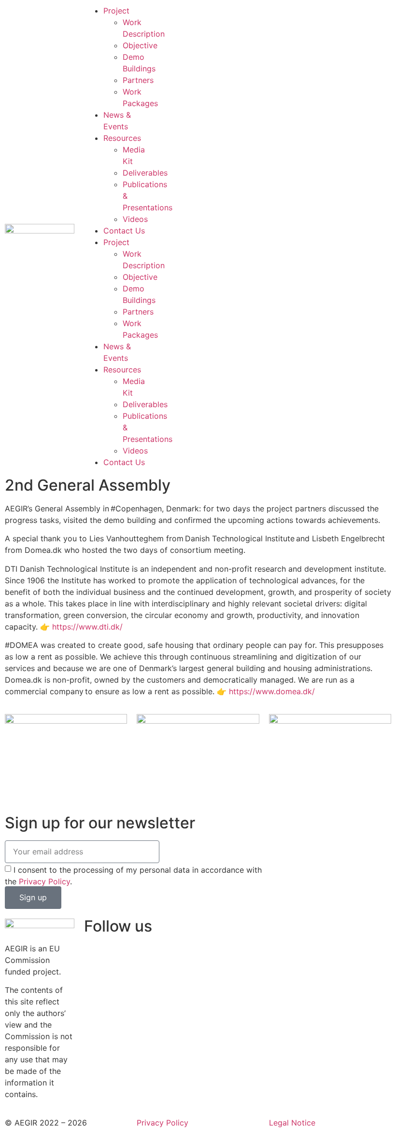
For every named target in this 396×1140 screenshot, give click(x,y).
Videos (135, 219)
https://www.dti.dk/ (87, 627)
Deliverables (145, 173)
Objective (140, 45)
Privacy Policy (44, 881)
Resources (122, 138)
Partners (138, 80)
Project (116, 10)
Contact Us (124, 230)
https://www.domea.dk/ (272, 691)
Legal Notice (292, 1122)
